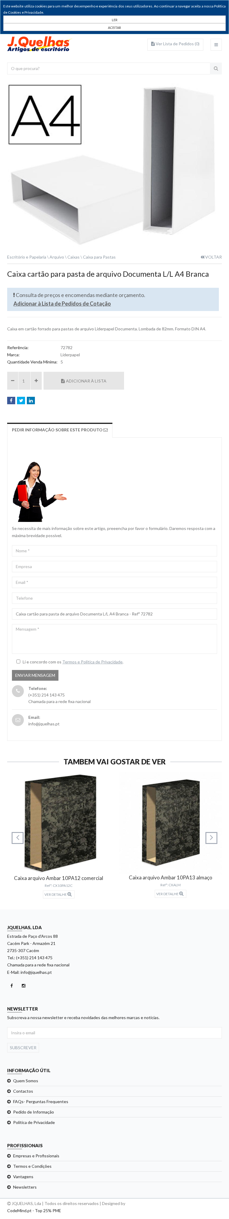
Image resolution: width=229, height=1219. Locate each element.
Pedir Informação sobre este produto (57, 429)
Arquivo (56, 256)
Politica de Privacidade (34, 1122)
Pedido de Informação (33, 1111)
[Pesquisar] (216, 68)
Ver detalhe (55, 894)
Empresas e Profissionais (36, 1155)
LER (114, 20)
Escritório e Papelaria (26, 256)
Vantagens (23, 1176)
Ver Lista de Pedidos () (177, 43)
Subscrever (23, 1047)
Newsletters (25, 1187)
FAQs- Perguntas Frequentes (40, 1101)
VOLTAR (213, 256)
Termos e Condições (32, 1166)
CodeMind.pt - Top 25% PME (34, 1210)
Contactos (23, 1091)
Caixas (73, 256)
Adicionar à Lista (86, 380)
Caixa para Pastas (99, 256)
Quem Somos (25, 1080)
